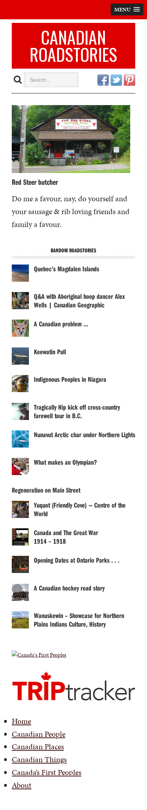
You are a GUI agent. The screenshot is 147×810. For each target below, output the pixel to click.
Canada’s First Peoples (46, 772)
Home (21, 721)
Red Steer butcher (35, 182)
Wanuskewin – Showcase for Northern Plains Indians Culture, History (79, 619)
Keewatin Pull (50, 351)
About (21, 785)
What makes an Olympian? (65, 462)
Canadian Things (39, 759)
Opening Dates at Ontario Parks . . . (76, 559)
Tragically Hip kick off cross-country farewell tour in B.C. (77, 411)
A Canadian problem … (61, 323)
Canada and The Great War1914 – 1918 (66, 536)
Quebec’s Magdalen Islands (66, 268)
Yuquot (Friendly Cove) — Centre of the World (80, 509)
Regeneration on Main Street (46, 489)
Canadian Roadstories (73, 45)
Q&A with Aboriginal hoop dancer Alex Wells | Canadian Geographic (79, 300)
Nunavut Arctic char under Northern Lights (84, 434)
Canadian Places (38, 746)
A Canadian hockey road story (69, 587)
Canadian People (38, 734)
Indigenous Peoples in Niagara (70, 379)
